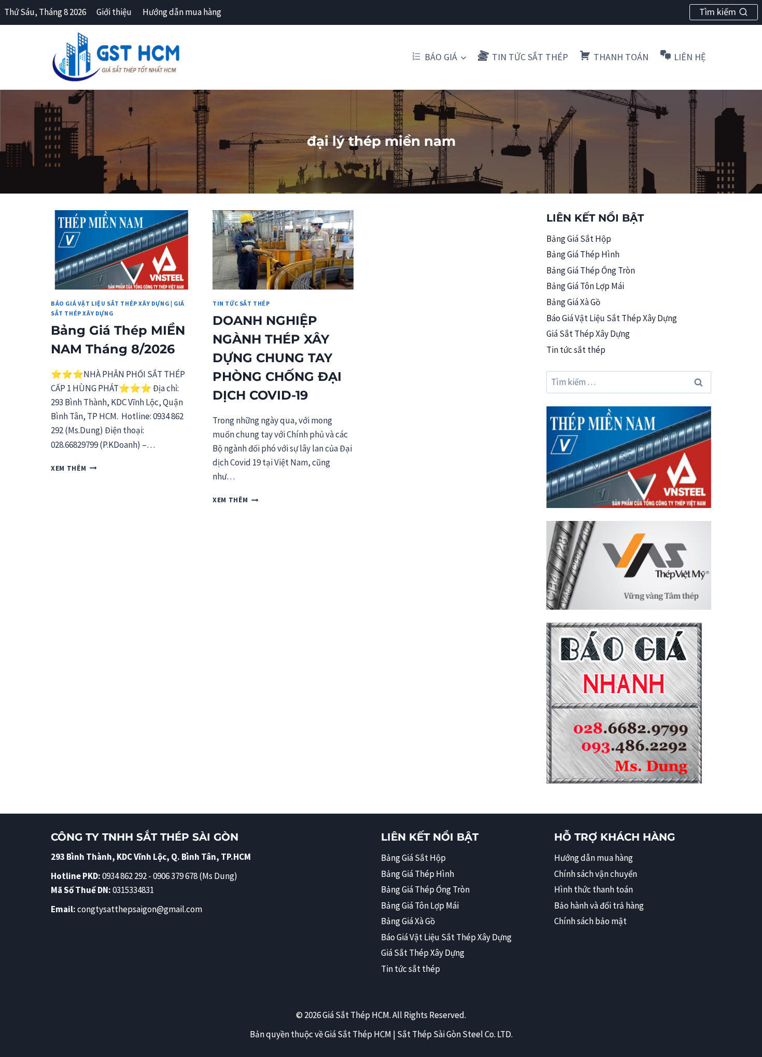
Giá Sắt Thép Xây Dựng (588, 333)
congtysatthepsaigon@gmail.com (139, 909)
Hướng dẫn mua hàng (182, 12)
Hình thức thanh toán (593, 889)
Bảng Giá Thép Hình (582, 254)
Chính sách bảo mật (590, 921)
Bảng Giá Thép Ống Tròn (590, 270)
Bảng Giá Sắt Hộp (578, 238)
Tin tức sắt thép (241, 303)
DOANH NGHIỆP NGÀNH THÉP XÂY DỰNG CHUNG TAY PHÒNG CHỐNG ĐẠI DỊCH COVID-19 (277, 358)
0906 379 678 (176, 876)
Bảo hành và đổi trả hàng (599, 905)
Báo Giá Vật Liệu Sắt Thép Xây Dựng (110, 303)
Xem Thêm (74, 468)
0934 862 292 (124, 876)
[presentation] (121, 250)
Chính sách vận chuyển (595, 874)
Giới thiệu (114, 12)
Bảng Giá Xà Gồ (573, 302)
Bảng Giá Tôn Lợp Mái (585, 286)
